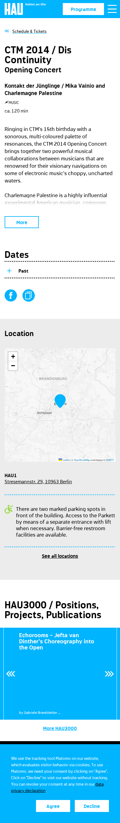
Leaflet (66, 459)
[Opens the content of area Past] (9, 270)
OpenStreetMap (82, 459)
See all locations (60, 555)
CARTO (110, 459)
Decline (92, 806)
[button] (60, 401)
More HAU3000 (60, 728)
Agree (53, 806)
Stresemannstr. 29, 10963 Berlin (38, 481)
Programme (83, 9)
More (21, 222)
